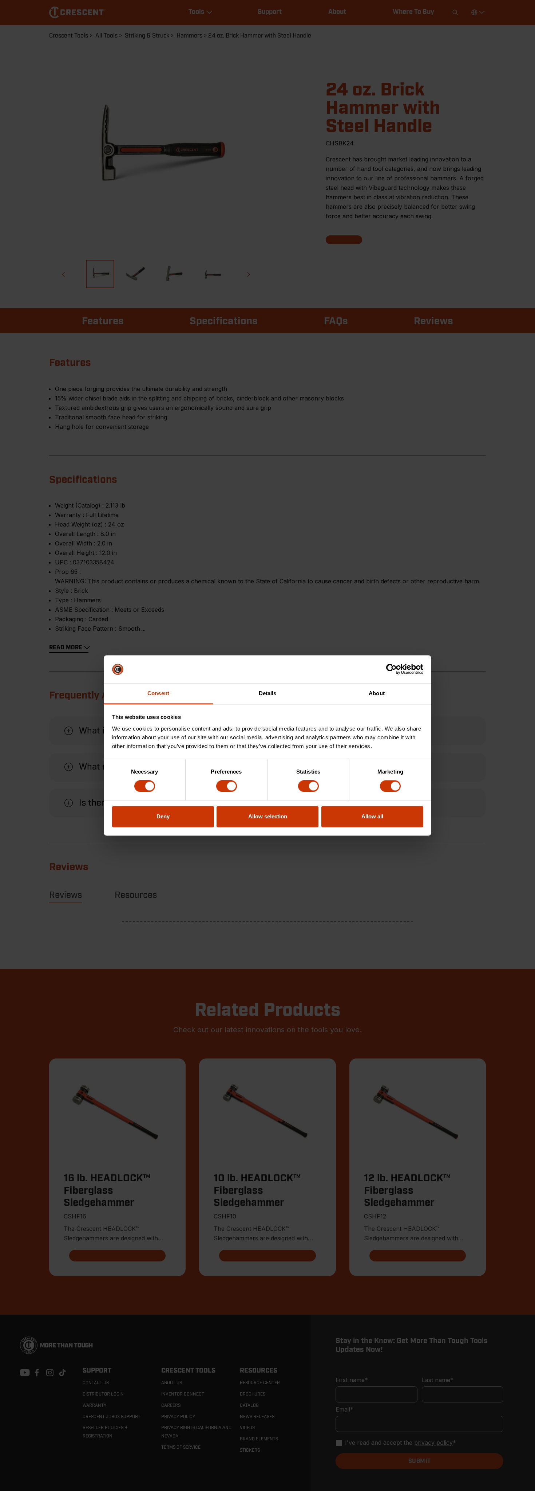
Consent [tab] (158, 693)
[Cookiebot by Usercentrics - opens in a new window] (391, 669)
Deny (163, 816)
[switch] (226, 786)
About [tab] (377, 693)
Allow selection (267, 816)
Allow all (372, 816)
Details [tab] (268, 693)
